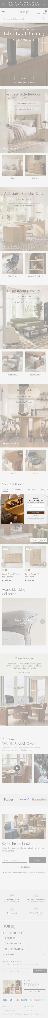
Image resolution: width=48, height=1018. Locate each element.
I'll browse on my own (35, 515)
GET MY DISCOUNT (35, 512)
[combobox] (28, 509)
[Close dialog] (46, 495)
